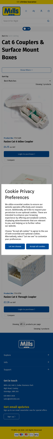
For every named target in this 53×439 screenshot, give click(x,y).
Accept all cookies (37, 246)
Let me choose (15, 246)
